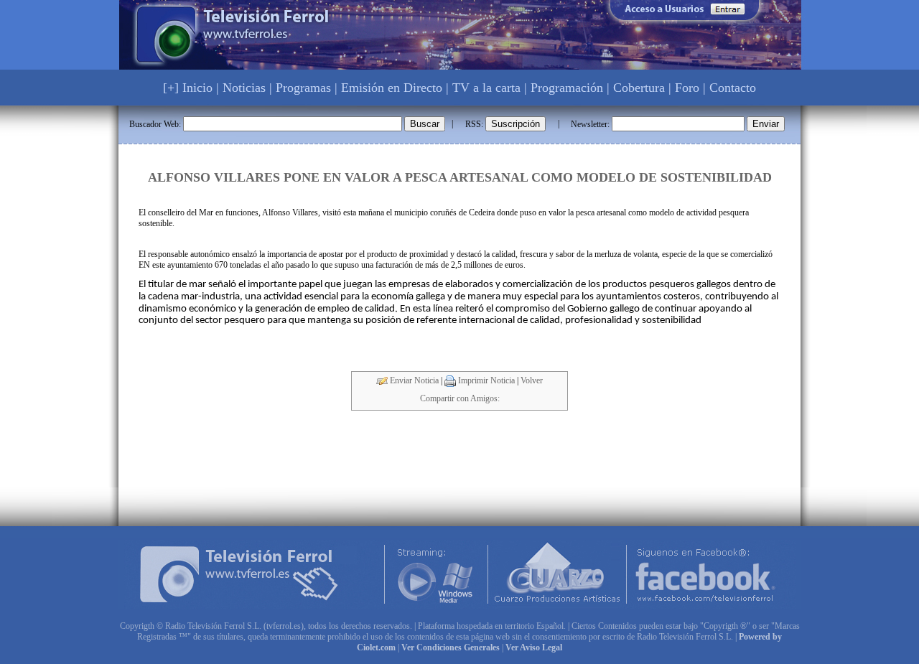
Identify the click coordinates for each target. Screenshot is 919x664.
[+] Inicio (188, 87)
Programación (567, 87)
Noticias (244, 87)
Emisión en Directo (391, 87)
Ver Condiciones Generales (450, 647)
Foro (687, 87)
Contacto (732, 87)
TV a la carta (486, 87)
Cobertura (639, 87)
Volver (532, 380)
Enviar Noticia (413, 380)
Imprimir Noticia (485, 380)
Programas (303, 87)
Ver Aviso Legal (533, 647)
